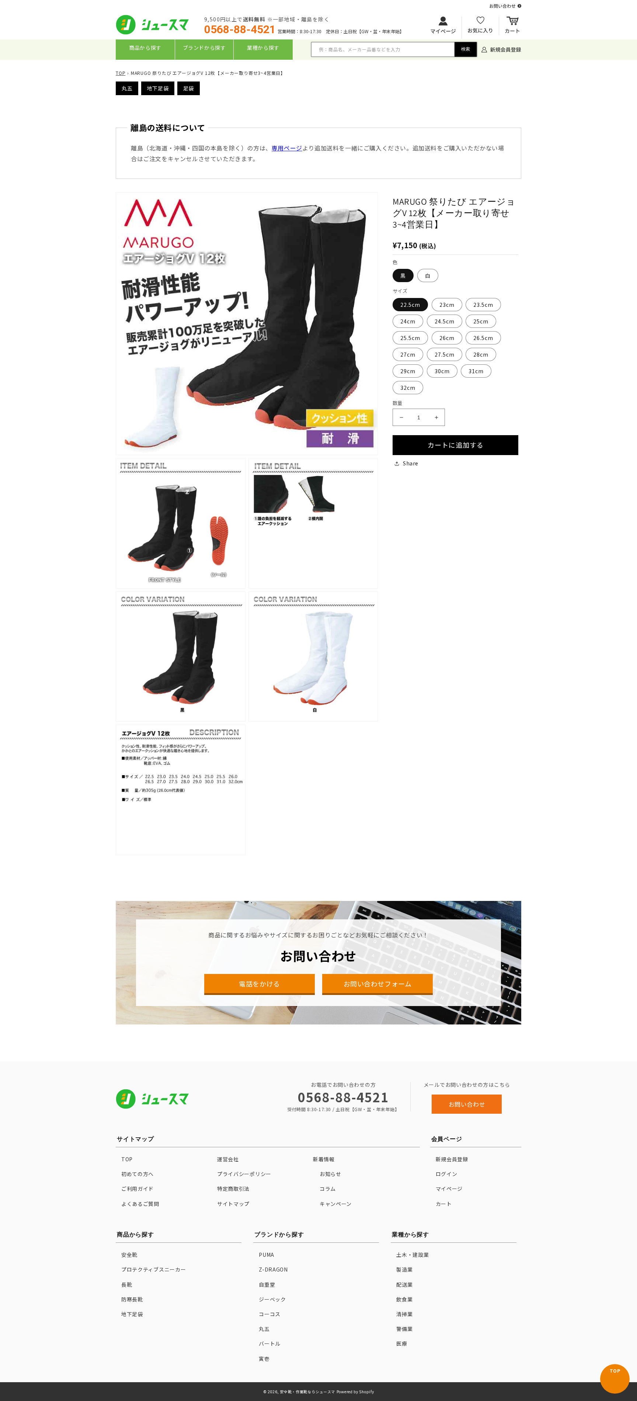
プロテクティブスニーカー (153, 1269)
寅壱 (264, 1358)
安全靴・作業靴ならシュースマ (307, 1391)
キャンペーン (336, 1203)
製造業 (404, 1269)
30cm (442, 371)
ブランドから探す (204, 47)
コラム (328, 1188)
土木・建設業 (412, 1254)
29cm (407, 371)
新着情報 (324, 1159)
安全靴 (129, 1254)
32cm (407, 387)
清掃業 (404, 1314)
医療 (401, 1343)
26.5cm (483, 337)
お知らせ (330, 1174)
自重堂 (267, 1284)
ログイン (446, 1174)
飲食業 (404, 1299)
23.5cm (483, 304)
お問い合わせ (467, 1104)
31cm (476, 371)
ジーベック (272, 1299)
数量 (398, 402)
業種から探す (263, 47)
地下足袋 (157, 88)
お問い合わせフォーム (378, 983)
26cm (447, 337)
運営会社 (228, 1159)
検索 (465, 49)
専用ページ (287, 147)
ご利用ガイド (137, 1188)
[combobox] (394, 49)
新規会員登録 (452, 1159)
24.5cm (445, 321)
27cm (407, 354)
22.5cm (410, 304)
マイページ (449, 1188)
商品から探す (145, 47)
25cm (480, 321)
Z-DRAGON (273, 1269)
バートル (270, 1343)
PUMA (266, 1254)
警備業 (404, 1328)
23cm (447, 304)
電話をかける (259, 983)
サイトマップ (233, 1203)
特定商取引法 (233, 1188)
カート (444, 1203)
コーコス (270, 1314)
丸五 (127, 88)
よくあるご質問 (140, 1203)
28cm (480, 354)
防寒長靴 (132, 1299)
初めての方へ (137, 1174)
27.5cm (445, 354)
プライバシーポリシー (244, 1174)
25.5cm (410, 337)
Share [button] (410, 463)
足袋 (188, 88)
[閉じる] (319, 65)
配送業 (404, 1284)
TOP (120, 73)
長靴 (126, 1284)
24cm (407, 321)
